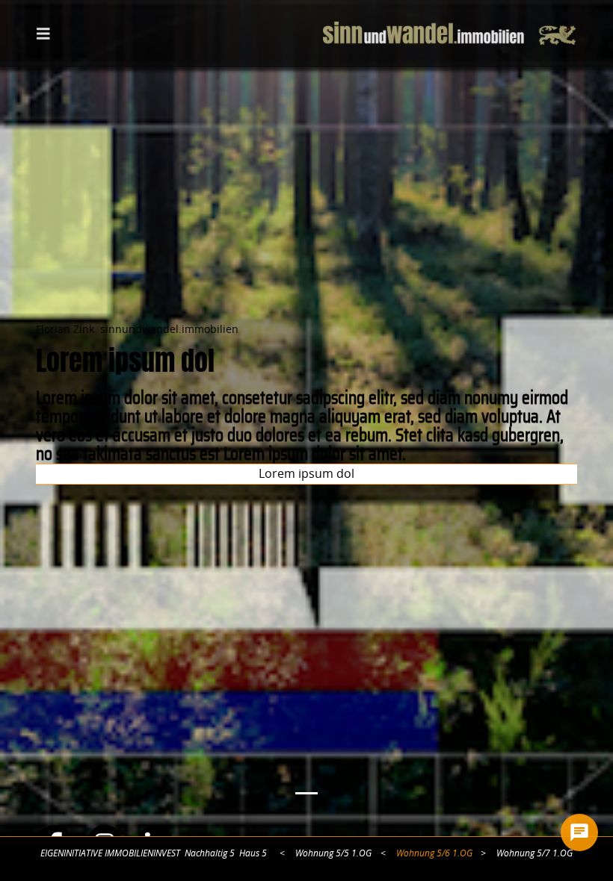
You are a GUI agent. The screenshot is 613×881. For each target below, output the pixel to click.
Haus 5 (253, 853)
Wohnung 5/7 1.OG (534, 853)
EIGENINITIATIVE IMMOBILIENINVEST (110, 853)
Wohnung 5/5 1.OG (333, 853)
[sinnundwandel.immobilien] (449, 34)
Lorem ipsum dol (306, 474)
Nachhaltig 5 (210, 853)
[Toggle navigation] (43, 33)
